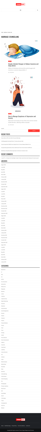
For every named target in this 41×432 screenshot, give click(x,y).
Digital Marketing (4, 301)
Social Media (3, 393)
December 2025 (4, 181)
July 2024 (3, 218)
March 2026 (3, 174)
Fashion (2, 315)
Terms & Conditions (21, 425)
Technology (3, 398)
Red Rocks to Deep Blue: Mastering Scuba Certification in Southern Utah (14, 150)
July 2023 (3, 247)
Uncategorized (4, 403)
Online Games (3, 376)
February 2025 (3, 201)
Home (2, 425)
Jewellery (3, 349)
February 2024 (3, 230)
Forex (2, 330)
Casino (2, 293)
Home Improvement (5, 339)
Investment (3, 347)
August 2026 (3, 164)
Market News (3, 364)
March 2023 (3, 257)
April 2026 (3, 172)
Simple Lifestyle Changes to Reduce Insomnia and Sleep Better (23, 65)
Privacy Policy (14, 425)
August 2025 (3, 189)
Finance (2, 320)
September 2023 (4, 242)
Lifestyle (2, 356)
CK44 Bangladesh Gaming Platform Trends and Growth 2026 (12, 141)
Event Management (4, 310)
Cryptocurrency (4, 298)
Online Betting (4, 373)
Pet (2, 381)
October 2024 (3, 210)
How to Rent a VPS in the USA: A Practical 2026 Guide (10, 138)
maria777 (3, 158)
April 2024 (3, 225)
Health (10, 61)
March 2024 (3, 227)
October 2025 (3, 184)
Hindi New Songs (8, 425)
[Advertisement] (20, 20)
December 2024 (4, 206)
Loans (2, 359)
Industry (2, 342)
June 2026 (3, 167)
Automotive (3, 284)
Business (2, 291)
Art (1, 276)
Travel (2, 400)
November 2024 (4, 208)
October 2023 (3, 240)
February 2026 (3, 176)
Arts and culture (4, 281)
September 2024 (4, 213)
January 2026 (3, 179)
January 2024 (3, 232)
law (2, 354)
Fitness (2, 325)
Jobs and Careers (4, 352)
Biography (3, 289)
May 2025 (3, 196)
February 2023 (3, 259)
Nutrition (3, 371)
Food (2, 327)
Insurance (3, 344)
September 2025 (4, 186)
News (2, 369)
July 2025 (3, 191)
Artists (2, 279)
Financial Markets (4, 323)
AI (1, 272)
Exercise (2, 313)
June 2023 (3, 249)
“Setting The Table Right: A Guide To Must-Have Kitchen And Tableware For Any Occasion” (22, 158)
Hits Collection (4, 337)
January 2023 (3, 261)
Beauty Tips (3, 286)
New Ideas (3, 366)
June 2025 (3, 193)
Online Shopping (4, 378)
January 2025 (3, 203)
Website (2, 407)
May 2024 (3, 223)
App (2, 274)
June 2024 (3, 220)
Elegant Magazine (25, 430)
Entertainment (4, 308)
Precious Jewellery (4, 386)
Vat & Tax (3, 405)
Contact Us (28, 425)
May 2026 (3, 169)
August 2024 (3, 215)
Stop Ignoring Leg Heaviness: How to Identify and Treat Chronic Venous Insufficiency (16, 147)
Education (3, 306)
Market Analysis (4, 361)
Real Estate (3, 388)
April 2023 (3, 254)
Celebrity (3, 296)
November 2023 (4, 237)
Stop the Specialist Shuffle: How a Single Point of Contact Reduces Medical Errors (16, 144)
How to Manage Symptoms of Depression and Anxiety (22, 117)
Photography (3, 383)
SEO (2, 390)
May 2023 (3, 252)
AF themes (32, 430)
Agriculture (3, 269)
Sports (2, 395)
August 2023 (3, 244)
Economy (3, 303)
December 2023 (4, 235)
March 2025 (3, 198)
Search (2, 128)
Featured (3, 318)
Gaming (2, 332)
